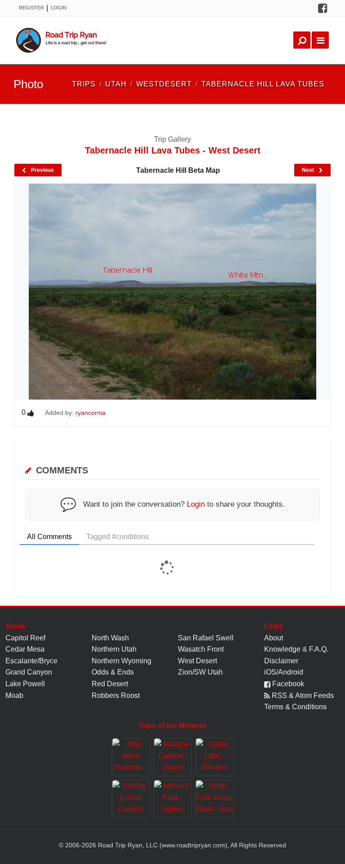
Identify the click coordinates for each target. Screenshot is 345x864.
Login (58, 7)
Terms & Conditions (295, 707)
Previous (42, 170)
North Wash (110, 638)
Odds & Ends (113, 672)
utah (116, 84)
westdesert (164, 84)
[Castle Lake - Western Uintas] (214, 757)
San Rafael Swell (206, 638)
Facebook (287, 684)
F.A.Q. (318, 649)
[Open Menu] (320, 40)
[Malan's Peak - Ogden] (173, 799)
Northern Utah (114, 649)
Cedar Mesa (24, 649)
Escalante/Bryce (31, 661)
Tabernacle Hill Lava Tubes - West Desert (173, 150)
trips (84, 84)
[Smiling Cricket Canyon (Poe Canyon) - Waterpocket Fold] (131, 799)
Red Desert (110, 684)
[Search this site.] (301, 40)
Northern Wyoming (121, 661)
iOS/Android (283, 672)
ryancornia (90, 412)
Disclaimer (281, 661)
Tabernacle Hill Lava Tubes (262, 84)
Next (308, 170)
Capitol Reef (25, 638)
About (273, 638)
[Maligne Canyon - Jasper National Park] (173, 757)
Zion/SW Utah (200, 672)
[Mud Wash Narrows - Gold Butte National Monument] (131, 757)
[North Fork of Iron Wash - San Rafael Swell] (214, 799)
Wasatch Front (201, 649)
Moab (14, 695)
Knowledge (282, 649)
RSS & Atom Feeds (302, 695)
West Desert (197, 661)
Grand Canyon (28, 672)
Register (31, 7)
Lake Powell (25, 684)
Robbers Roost (116, 695)
